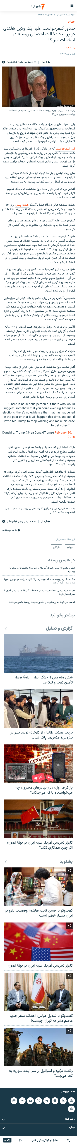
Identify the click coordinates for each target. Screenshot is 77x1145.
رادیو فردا (70, 48)
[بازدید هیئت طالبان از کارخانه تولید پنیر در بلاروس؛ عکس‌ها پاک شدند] (38, 708)
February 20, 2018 (65, 434)
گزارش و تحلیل (59, 628)
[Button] (45, 62)
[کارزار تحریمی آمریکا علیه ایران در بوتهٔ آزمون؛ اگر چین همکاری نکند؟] (38, 818)
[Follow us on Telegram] (46, 1100)
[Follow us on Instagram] (14, 1100)
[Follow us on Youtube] (30, 1100)
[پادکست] (20, 1140)
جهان (71, 22)
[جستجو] (68, 1140)
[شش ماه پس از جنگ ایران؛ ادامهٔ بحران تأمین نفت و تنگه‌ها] (38, 653)
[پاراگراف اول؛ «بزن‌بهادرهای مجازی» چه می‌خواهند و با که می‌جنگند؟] (38, 763)
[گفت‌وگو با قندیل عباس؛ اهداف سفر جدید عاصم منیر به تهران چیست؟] (38, 992)
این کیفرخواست (65, 148)
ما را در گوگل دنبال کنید (44, 1140)
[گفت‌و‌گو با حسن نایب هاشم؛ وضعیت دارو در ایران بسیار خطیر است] (38, 886)
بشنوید (66, 862)
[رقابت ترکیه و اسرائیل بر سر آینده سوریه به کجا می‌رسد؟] (38, 1047)
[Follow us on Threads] (71, 1108)
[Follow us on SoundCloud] (22, 1100)
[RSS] (63, 1100)
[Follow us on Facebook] (55, 1100)
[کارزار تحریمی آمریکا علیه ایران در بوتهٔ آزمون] (38, 941)
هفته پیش (22, 205)
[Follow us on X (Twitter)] (38, 1100)
